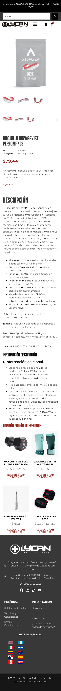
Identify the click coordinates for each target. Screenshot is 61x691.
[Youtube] (39, 590)
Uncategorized (25, 153)
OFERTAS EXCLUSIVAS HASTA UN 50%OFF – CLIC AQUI (31, 5)
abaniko (42, 681)
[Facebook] (21, 590)
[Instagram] (27, 590)
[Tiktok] (33, 590)
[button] (4, 120)
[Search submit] (54, 16)
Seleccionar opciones (16, 476)
